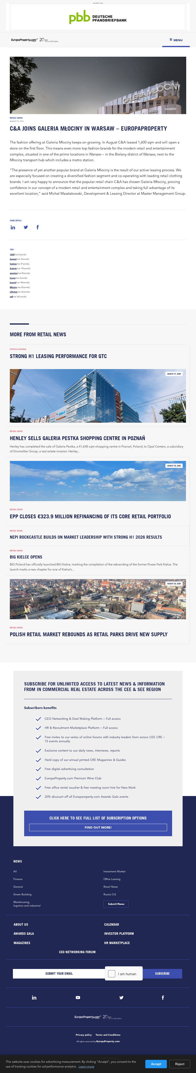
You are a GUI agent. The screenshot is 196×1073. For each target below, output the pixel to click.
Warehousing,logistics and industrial (27, 903)
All (15, 871)
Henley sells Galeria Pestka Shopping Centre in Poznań (77, 438)
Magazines (22, 942)
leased (13, 282)
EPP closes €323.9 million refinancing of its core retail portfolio (90, 516)
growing (13, 273)
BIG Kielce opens (26, 556)
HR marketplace (117, 942)
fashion (13, 264)
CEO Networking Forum (77, 952)
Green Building (22, 894)
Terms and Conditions (108, 1034)
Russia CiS (109, 894)
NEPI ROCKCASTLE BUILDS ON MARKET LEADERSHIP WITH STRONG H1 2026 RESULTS (86, 537)
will (11, 296)
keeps (13, 278)
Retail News (16, 118)
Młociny (13, 287)
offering (13, 292)
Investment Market (114, 871)
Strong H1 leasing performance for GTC (58, 356)
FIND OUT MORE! (98, 827)
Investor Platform (119, 933)
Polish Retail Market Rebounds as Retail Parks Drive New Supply (89, 634)
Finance (17, 879)
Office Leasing (18, 349)
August (13, 259)
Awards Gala (24, 933)
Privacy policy (84, 1034)
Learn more (86, 1066)
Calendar (111, 924)
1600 (12, 254)
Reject (179, 1064)
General (18, 886)
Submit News (116, 904)
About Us (21, 924)
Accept (156, 1064)
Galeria (13, 268)
